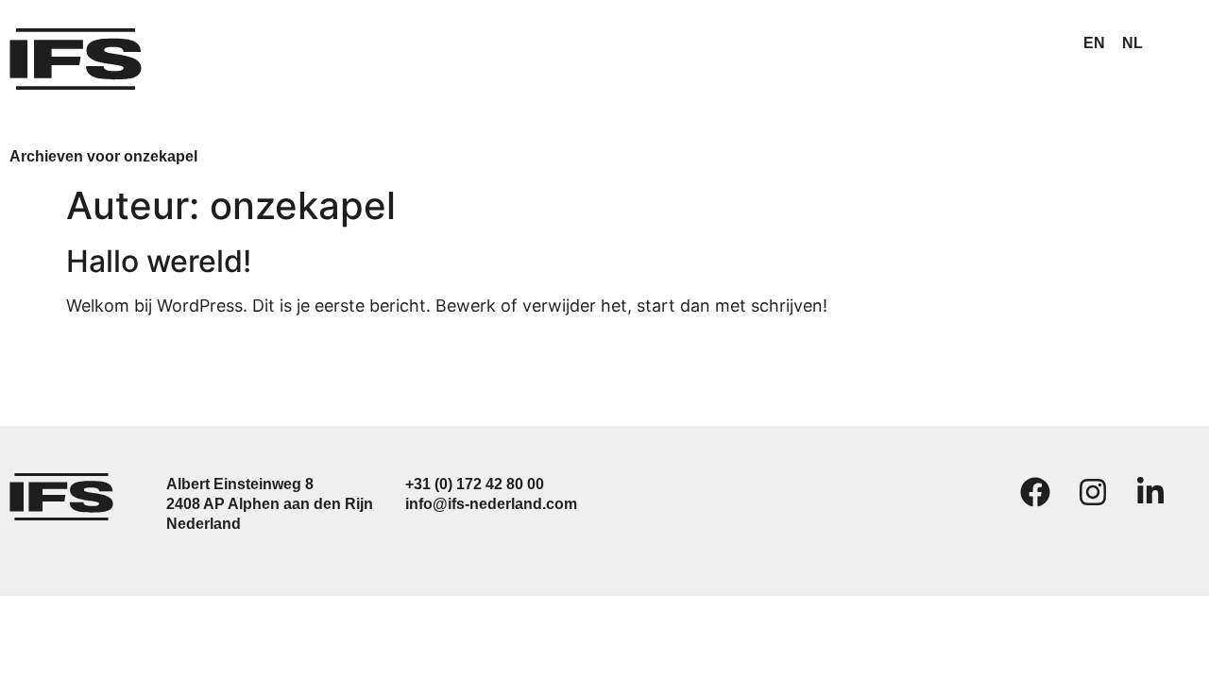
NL (1132, 43)
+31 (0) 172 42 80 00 (474, 484)
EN (1094, 43)
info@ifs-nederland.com (491, 504)
